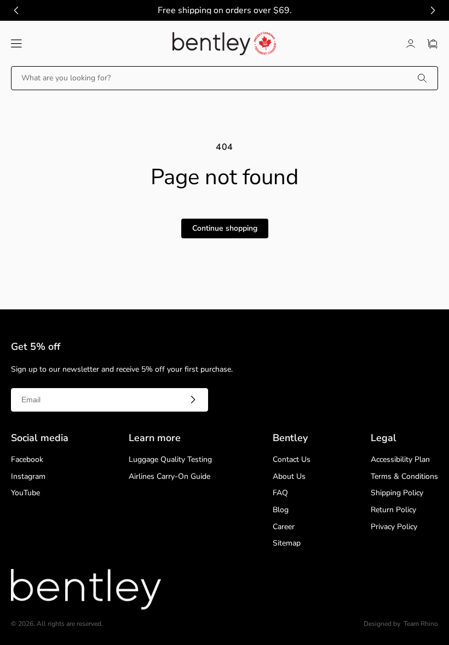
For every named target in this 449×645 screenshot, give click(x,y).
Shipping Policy (397, 493)
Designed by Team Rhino (401, 624)
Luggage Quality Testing (170, 460)
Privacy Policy (394, 527)
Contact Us (291, 460)
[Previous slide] (16, 10)
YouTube (25, 493)
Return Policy (393, 510)
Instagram (28, 476)
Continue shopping (224, 228)
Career (284, 527)
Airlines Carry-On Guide (169, 476)
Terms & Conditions (404, 476)
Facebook (27, 460)
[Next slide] (432, 10)
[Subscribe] (192, 399)
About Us (289, 476)
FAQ (280, 493)
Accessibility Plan (400, 460)
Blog (281, 510)
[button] (16, 43)
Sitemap (287, 543)
